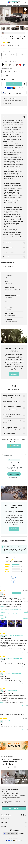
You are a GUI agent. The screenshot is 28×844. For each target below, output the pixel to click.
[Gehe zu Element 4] (17, 28)
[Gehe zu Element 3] (13, 28)
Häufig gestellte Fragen (7, 266)
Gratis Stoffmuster (14, 61)
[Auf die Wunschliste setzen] (25, 84)
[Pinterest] (21, 815)
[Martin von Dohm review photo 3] (19, 623)
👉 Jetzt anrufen (14, 445)
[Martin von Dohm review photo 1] (3, 623)
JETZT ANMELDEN (14, 808)
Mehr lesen (14, 374)
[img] (3, 591)
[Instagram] (23, 815)
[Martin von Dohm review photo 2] (11, 623)
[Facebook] (19, 815)
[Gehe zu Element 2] (8, 28)
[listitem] (14, 791)
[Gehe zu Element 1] (3, 28)
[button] (4, 42)
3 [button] (14, 710)
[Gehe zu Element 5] (22, 28)
